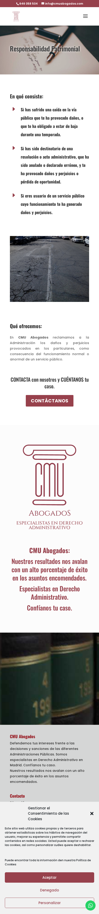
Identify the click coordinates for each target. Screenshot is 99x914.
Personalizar (49, 902)
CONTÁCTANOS (49, 401)
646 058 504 (28, 4)
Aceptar (49, 877)
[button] (92, 813)
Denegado (49, 890)
